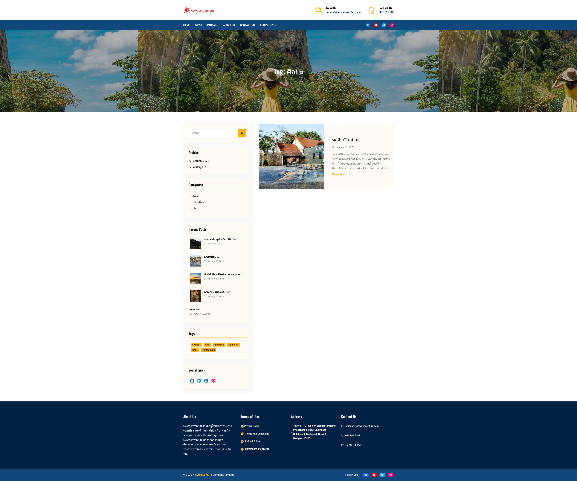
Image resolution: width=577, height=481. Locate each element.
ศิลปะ (195, 350)
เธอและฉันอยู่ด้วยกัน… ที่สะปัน (220, 239)
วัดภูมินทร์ (233, 345)
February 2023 (200, 160)
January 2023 (200, 167)
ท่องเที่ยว (198, 202)
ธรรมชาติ (219, 345)
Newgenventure (202, 474)
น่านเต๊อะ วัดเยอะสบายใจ (217, 292)
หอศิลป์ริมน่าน (211, 257)
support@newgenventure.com (344, 12)
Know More (339, 174)
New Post (195, 309)
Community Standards (257, 448)
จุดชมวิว (196, 345)
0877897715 (386, 12)
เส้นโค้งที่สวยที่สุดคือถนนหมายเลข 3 (223, 274)
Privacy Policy (251, 426)
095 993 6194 (352, 435)
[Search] (242, 133)
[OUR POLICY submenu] (276, 25)
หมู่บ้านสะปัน (209, 350)
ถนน (207, 345)
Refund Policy (252, 441)
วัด (194, 208)
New (196, 196)
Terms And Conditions (257, 433)
